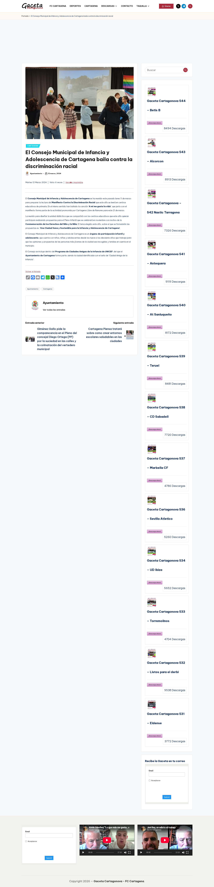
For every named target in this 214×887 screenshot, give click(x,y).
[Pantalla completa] (129, 852)
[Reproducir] (83, 852)
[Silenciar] (125, 852)
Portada (25, 16)
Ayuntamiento (32, 289)
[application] (107, 840)
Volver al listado (32, 271)
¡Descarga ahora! (154, 123)
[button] (166, 6)
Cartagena (47, 289)
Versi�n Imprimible (74, 182)
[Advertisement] (107, 38)
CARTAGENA (32, 146)
